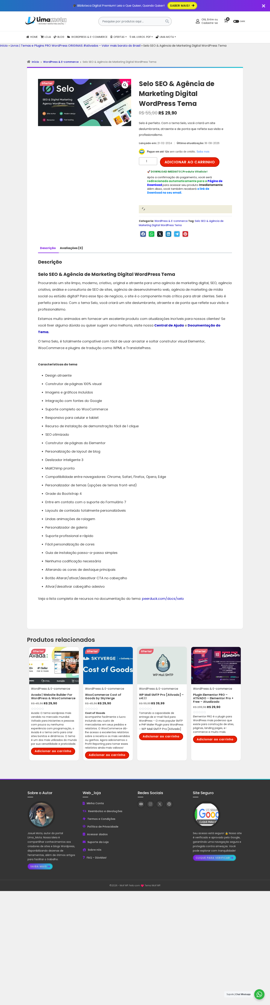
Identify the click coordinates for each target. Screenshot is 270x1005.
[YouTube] (141, 804)
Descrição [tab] (48, 248)
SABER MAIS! (180, 5)
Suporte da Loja (98, 842)
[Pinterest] (185, 234)
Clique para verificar (213, 858)
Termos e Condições (101, 819)
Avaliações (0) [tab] (71, 248)
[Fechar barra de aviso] (263, 5)
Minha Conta (95, 803)
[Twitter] (160, 234)
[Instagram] (150, 804)
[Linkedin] (168, 234)
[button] (125, 85)
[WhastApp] (151, 234)
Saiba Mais (38, 866)
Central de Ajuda (169, 325)
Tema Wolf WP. (153, 885)
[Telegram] (177, 234)
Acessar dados (97, 834)
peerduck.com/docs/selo (163, 598)
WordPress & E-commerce (61, 62)
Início (4, 45)
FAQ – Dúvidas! (97, 857)
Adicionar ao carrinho (190, 162)
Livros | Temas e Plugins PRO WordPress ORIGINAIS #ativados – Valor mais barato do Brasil (75, 45)
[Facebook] (143, 234)
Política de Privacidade (102, 826)
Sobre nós (94, 850)
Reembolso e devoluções (105, 811)
